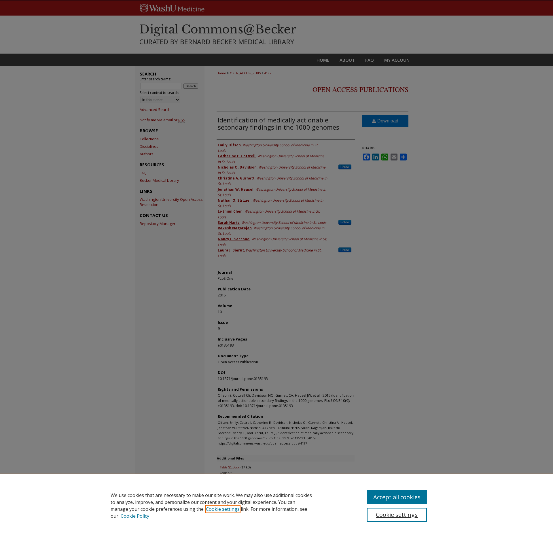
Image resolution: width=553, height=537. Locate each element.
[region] (276, 505)
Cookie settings (223, 509)
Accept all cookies (397, 497)
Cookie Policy (135, 516)
